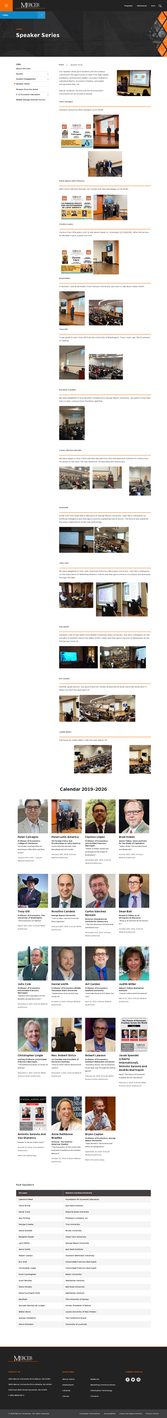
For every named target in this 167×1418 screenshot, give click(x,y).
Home (61, 65)
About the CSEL (23, 69)
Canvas (65, 1396)
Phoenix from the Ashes (27, 89)
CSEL (18, 64)
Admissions (142, 6)
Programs (128, 6)
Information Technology (101, 1390)
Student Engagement (26, 79)
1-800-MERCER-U (16, 1395)
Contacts (95, 1396)
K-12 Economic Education (28, 95)
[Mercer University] (30, 8)
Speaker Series (23, 84)
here (35, 1155)
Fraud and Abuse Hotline (131, 1413)
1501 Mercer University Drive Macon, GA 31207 (29, 1379)
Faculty (19, 74)
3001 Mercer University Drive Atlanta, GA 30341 (30, 1384)
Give (153, 6)
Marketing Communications (103, 1385)
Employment (68, 1385)
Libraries (66, 1390)
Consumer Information (90, 1413)
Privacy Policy (152, 1413)
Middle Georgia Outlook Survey (30, 100)
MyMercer (95, 1379)
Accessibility (110, 1413)
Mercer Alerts (68, 1379)
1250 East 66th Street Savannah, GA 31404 (27, 1390)
